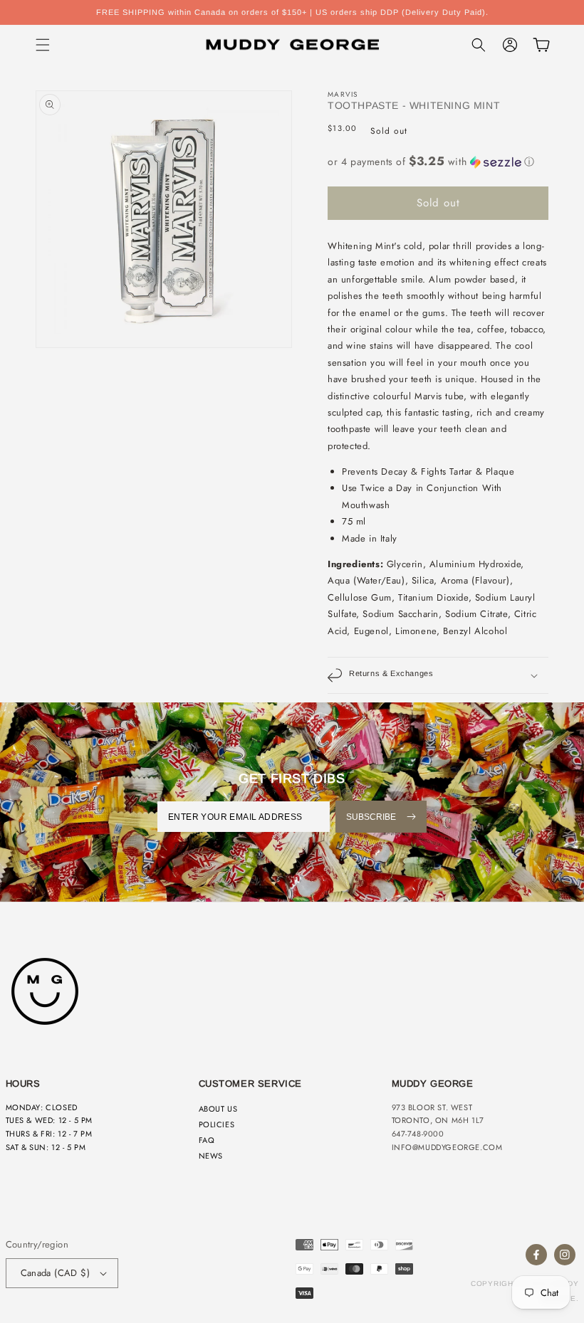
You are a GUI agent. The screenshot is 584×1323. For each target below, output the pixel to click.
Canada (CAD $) (55, 1273)
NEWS (211, 1155)
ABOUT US (218, 1108)
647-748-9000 (418, 1133)
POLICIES (217, 1124)
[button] (42, 45)
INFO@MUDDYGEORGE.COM (447, 1147)
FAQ (207, 1140)
